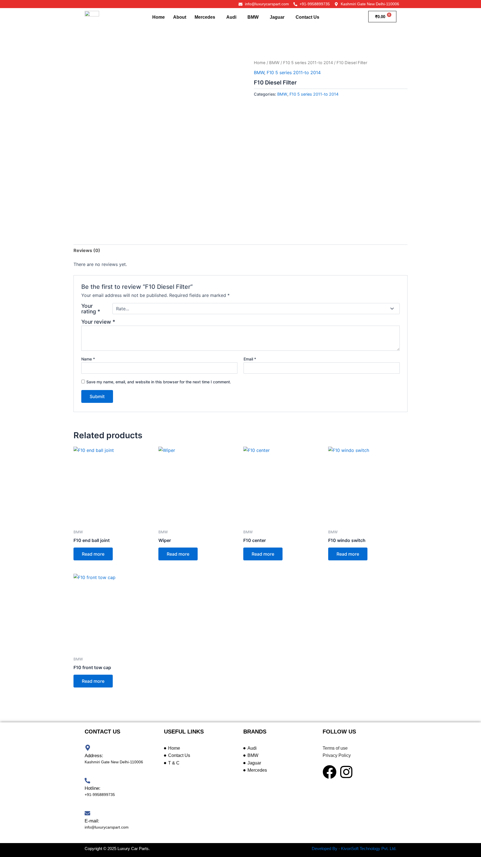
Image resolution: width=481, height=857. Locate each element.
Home (158, 17)
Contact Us (307, 17)
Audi (231, 17)
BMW (253, 17)
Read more (93, 554)
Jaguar (277, 17)
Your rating (90, 308)
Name (88, 359)
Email (250, 359)
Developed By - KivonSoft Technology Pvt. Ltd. (354, 848)
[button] (206, 17)
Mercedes (205, 17)
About (179, 17)
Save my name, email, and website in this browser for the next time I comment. (158, 381)
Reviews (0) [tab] (86, 250)
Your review (98, 321)
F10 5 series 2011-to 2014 (308, 62)
